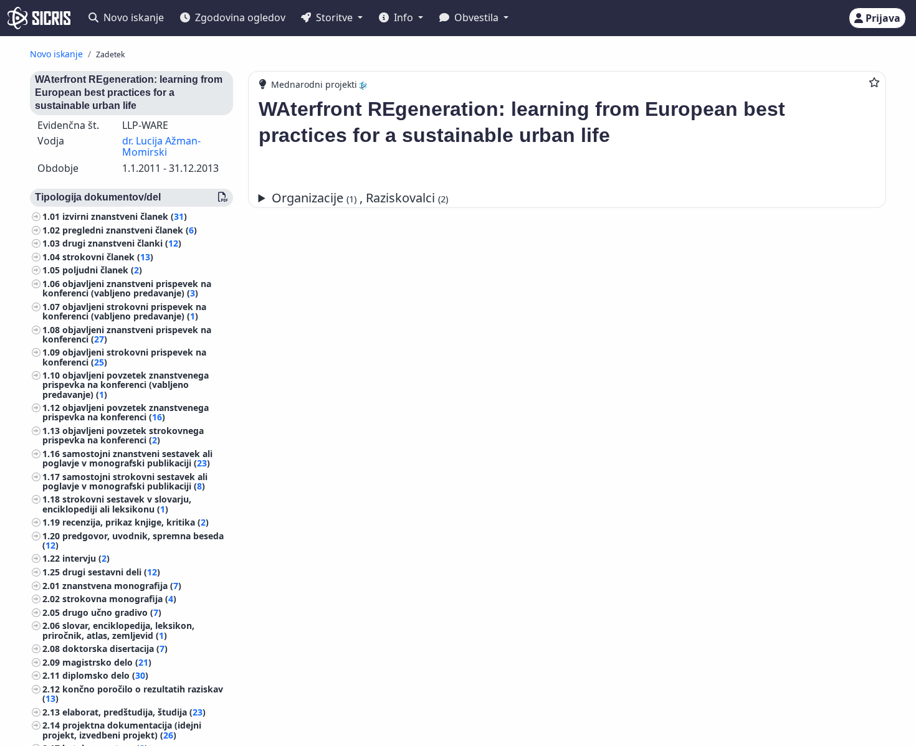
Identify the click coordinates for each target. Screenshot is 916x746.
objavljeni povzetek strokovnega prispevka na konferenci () (123, 435)
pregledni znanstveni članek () (129, 230)
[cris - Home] (38, 18)
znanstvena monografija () (121, 586)
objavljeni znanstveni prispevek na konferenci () (126, 334)
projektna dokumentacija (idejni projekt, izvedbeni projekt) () (121, 729)
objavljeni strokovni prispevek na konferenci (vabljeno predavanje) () (124, 311)
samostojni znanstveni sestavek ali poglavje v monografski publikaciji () (127, 458)
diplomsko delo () (105, 675)
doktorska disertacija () (115, 648)
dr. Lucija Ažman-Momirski (161, 146)
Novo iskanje (132, 17)
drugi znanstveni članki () (121, 243)
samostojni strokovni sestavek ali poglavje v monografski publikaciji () (125, 481)
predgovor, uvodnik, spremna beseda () (133, 540)
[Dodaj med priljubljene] (874, 82)
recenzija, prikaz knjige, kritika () (135, 522)
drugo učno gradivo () (111, 612)
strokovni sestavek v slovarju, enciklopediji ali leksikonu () (116, 503)
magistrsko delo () (106, 662)
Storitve (334, 17)
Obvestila (476, 17)
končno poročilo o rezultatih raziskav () (132, 693)
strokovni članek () (107, 257)
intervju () (86, 558)
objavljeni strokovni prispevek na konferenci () (124, 356)
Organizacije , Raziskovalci (360, 197)
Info (403, 17)
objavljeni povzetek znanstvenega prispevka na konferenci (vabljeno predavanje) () (125, 384)
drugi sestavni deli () (111, 572)
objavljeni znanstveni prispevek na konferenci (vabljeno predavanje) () (126, 288)
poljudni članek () (102, 270)
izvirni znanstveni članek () (124, 216)
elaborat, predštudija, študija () (134, 712)
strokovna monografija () (119, 599)
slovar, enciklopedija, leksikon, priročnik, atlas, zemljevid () (118, 630)
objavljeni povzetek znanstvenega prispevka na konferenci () (125, 412)
